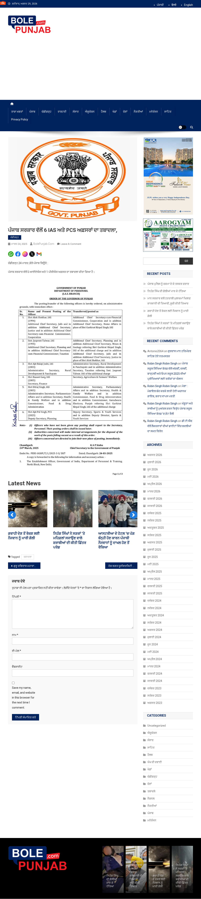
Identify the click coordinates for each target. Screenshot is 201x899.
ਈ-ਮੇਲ (16, 650)
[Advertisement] (100, 70)
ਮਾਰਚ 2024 (153, 666)
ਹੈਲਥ (103, 111)
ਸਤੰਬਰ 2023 (154, 695)
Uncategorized (156, 725)
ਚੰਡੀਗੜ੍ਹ (46, 111)
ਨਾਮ (15, 635)
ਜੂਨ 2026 (152, 469)
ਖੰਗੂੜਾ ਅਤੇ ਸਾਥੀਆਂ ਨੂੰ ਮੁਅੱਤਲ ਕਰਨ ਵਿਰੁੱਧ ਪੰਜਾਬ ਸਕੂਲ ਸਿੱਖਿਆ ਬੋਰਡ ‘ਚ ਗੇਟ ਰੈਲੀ (170, 408)
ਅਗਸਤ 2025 (154, 542)
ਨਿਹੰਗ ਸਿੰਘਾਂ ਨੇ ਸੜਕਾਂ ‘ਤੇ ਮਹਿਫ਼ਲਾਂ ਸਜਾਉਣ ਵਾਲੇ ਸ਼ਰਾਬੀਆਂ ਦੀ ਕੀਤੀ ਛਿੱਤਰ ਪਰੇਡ (168, 326)
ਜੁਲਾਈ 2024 (154, 637)
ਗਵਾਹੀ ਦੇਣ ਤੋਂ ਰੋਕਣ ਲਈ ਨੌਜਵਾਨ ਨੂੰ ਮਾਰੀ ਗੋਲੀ (167, 313)
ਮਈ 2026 (153, 476)
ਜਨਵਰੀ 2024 (154, 680)
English (188, 4)
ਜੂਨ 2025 (152, 556)
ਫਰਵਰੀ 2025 (154, 586)
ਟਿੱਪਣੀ (16, 596)
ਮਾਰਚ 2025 (153, 578)
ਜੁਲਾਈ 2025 (154, 549)
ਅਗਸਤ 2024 (154, 629)
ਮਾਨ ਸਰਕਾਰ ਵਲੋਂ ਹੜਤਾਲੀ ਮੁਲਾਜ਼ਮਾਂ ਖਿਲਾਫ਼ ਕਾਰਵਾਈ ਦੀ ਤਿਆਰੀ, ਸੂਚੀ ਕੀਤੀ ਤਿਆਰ (169, 301)
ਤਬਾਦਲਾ (28, 556)
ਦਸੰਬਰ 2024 (154, 600)
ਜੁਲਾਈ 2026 (154, 462)
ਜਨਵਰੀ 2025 (154, 593)
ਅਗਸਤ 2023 (154, 702)
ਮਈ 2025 (153, 564)
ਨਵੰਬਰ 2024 (154, 608)
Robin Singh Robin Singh (162, 363)
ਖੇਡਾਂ (114, 111)
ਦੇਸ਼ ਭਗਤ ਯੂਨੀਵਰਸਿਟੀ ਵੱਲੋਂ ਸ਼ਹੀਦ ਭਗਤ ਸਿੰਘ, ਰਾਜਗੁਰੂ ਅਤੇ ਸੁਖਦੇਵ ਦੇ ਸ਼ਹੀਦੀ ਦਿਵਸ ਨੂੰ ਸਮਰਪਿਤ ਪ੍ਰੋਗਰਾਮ (123, 565)
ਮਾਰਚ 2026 (153, 491)
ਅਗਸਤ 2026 (154, 454)
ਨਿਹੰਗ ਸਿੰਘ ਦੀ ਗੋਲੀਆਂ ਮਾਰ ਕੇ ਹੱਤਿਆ (166, 291)
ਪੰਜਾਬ (32, 111)
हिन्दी (174, 4)
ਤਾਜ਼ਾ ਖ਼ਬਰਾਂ (17, 111)
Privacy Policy (19, 119)
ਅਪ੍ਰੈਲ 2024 (154, 659)
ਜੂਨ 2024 (152, 644)
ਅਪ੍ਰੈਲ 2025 (154, 571)
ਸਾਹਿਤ (167, 111)
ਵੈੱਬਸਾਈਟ (17, 666)
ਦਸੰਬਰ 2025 (154, 513)
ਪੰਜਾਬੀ (160, 4)
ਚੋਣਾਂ (125, 111)
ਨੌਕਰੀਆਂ (138, 111)
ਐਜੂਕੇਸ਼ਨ (90, 111)
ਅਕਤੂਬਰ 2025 (155, 527)
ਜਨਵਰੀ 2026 (154, 505)
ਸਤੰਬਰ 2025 (154, 535)
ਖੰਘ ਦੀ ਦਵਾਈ (154, 762)
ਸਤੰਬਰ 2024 (154, 622)
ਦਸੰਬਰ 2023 (154, 688)
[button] (12, 515)
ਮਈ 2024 (153, 651)
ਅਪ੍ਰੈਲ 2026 (154, 483)
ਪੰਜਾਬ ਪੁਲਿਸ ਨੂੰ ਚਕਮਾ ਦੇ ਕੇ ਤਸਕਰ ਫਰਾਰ (168, 283)
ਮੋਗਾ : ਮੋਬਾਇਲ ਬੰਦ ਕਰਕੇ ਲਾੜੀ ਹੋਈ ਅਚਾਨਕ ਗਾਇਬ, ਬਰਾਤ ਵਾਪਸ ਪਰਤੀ (167, 391)
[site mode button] (182, 127)
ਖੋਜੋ (186, 261)
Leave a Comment (71, 243)
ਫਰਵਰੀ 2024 (154, 673)
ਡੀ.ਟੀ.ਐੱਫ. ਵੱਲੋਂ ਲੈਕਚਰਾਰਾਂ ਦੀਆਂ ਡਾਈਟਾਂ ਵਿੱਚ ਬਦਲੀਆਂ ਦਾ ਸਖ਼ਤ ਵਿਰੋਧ (170, 426)
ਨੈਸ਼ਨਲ (150, 798)
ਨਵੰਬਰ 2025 (154, 520)
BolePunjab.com (43, 243)
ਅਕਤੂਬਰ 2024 (155, 615)
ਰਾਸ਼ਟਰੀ (62, 111)
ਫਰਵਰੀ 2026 (154, 498)
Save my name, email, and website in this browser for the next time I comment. (23, 697)
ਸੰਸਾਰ (76, 111)
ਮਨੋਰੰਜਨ (153, 111)
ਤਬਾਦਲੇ (151, 791)
